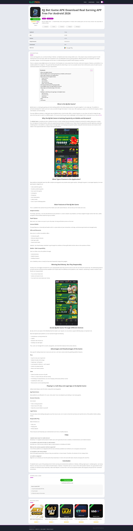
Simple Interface (45, 78)
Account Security (45, 94)
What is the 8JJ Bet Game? (46, 72)
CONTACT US (31, 529)
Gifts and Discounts (45, 82)
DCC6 (100, 115)
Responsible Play (45, 97)
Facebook (46, 26)
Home (85, 2)
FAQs (42, 98)
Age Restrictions (45, 93)
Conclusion (43, 100)
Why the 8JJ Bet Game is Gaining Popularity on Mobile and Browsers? (56, 73)
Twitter (54, 26)
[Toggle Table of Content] (90, 70)
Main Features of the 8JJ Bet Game (48, 76)
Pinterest (62, 26)
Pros (42, 89)
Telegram (70, 26)
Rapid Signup (44, 79)
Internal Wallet (45, 80)
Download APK (36, 19)
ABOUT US (37, 529)
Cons (43, 90)
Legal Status (44, 96)
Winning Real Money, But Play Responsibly (50, 84)
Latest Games (91, 2)
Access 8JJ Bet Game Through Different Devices (51, 86)
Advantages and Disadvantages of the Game (50, 87)
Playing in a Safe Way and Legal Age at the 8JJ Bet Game (53, 92)
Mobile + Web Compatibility (47, 83)
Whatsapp (78, 26)
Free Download (67, 480)
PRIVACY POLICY (49, 529)
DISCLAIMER (43, 529)
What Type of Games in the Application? (49, 75)
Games (97, 2)
